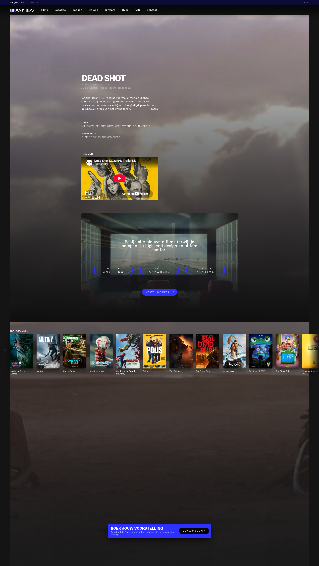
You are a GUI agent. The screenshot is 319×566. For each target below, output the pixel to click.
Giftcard (110, 9)
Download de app (194, 531)
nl (308, 2)
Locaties (60, 9)
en (304, 2)
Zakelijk (34, 2)
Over (125, 9)
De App (93, 9)
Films (44, 9)
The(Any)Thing (17, 2)
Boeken (77, 9)
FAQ (137, 9)
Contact (152, 9)
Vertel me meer (157, 292)
